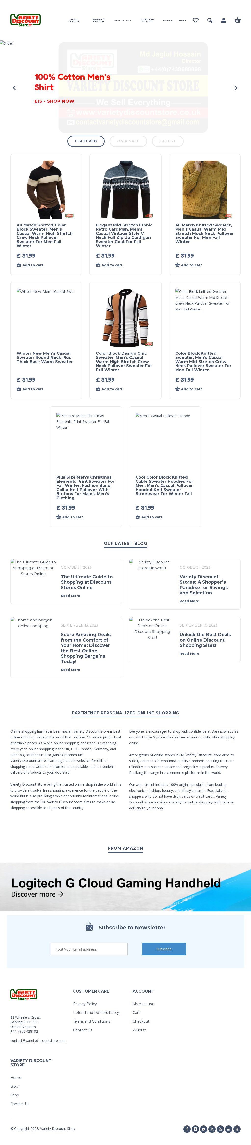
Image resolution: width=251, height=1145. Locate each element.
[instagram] (195, 1129)
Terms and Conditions (91, 1021)
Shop (14, 1095)
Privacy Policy (85, 1004)
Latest (168, 141)
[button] (209, 20)
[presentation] (15, 88)
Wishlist (139, 1030)
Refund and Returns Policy (96, 1012)
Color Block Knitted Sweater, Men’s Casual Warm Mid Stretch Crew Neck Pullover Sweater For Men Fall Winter (203, 361)
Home (15, 1077)
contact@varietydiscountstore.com (38, 1040)
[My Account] (223, 20)
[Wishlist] (196, 20)
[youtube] (220, 1129)
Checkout (141, 1021)
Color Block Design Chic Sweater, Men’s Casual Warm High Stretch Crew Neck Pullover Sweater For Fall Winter (124, 361)
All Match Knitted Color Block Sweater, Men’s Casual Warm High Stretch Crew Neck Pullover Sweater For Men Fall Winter (45, 235)
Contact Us (82, 1030)
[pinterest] (237, 1129)
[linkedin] (228, 1129)
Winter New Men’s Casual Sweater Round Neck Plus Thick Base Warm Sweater (45, 357)
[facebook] (187, 1129)
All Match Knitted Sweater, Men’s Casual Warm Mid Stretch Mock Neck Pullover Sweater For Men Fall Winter (204, 233)
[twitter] (212, 1129)
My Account (143, 1004)
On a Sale (128, 141)
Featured (86, 141)
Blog (14, 1086)
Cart (136, 1012)
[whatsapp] (203, 1129)
